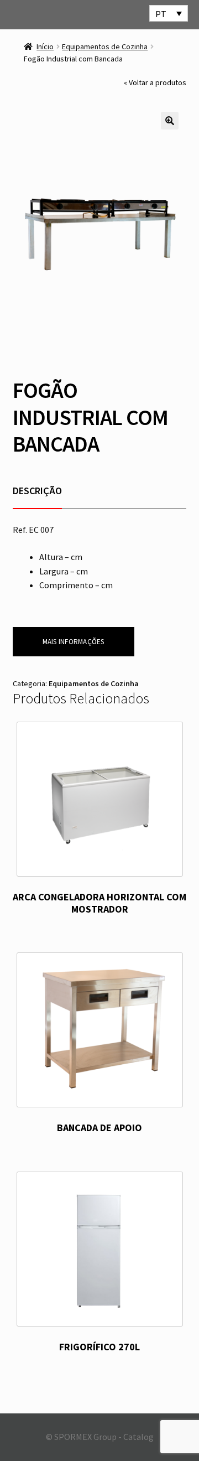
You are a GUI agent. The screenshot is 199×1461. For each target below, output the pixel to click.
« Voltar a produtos (155, 82)
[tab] (37, 491)
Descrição (37, 490)
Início (45, 46)
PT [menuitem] (160, 13)
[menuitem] (168, 13)
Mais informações (73, 641)
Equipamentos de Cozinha (105, 46)
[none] (168, 13)
